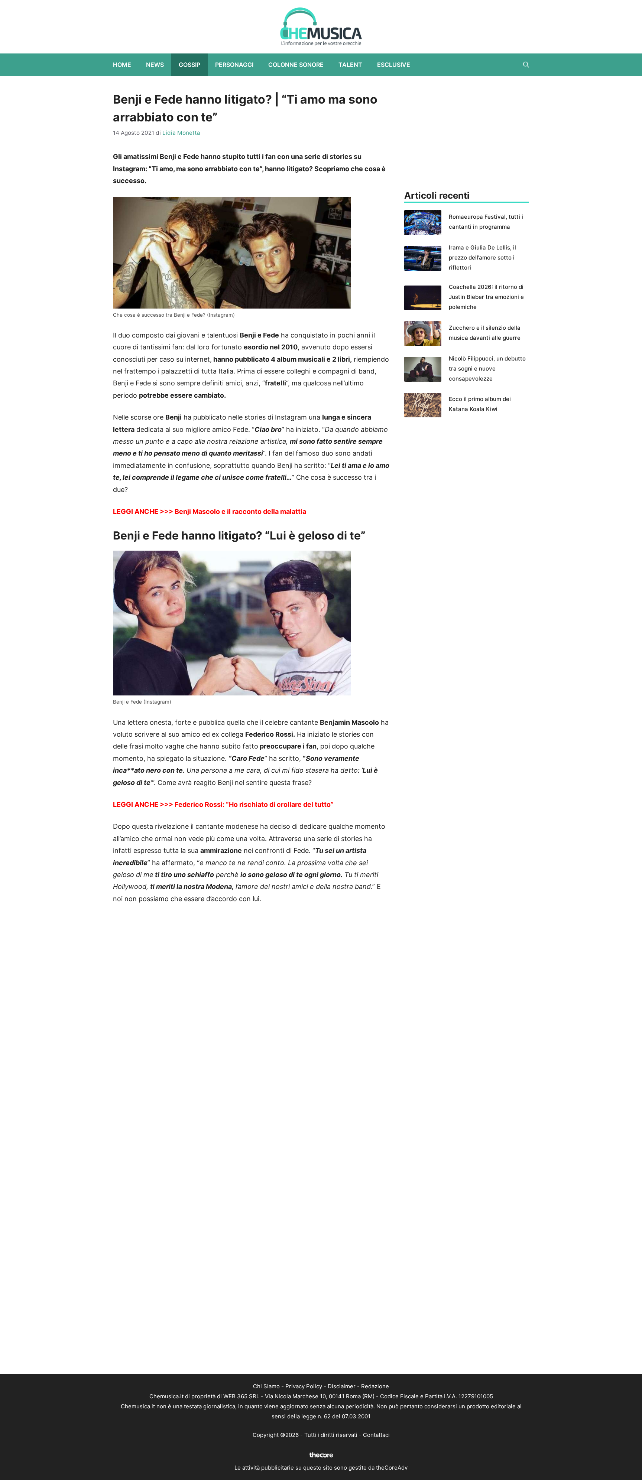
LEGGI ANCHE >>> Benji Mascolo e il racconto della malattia (209, 511)
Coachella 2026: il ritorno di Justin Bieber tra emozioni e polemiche (486, 296)
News (155, 64)
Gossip (189, 64)
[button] (526, 64)
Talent (350, 64)
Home (122, 64)
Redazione (375, 1386)
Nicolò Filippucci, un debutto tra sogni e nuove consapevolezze (487, 368)
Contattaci (376, 1434)
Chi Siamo (266, 1386)
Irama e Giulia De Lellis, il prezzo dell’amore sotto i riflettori (482, 257)
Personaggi (234, 64)
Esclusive (393, 64)
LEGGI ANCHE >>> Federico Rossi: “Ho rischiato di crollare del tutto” (223, 804)
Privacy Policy (303, 1386)
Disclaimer (342, 1386)
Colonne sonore (296, 64)
